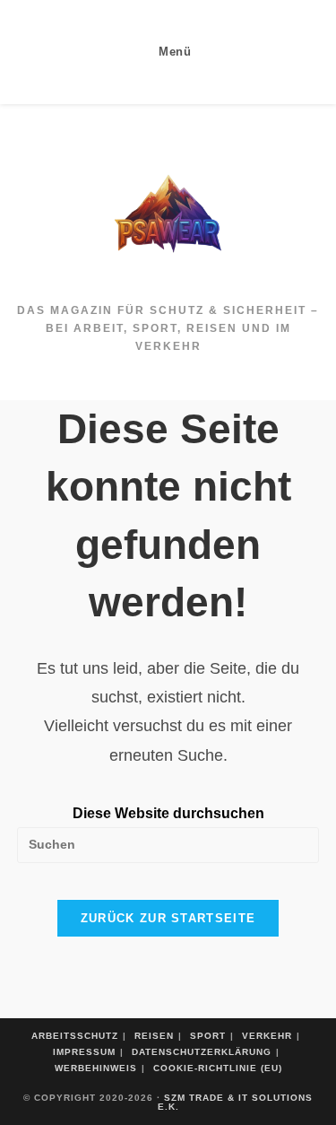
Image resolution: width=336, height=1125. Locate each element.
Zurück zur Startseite (168, 918)
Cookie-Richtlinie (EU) (217, 1068)
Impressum (84, 1052)
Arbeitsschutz (74, 1036)
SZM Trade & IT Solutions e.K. (236, 1102)
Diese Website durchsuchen (168, 813)
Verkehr (267, 1036)
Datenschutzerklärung (201, 1052)
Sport (208, 1036)
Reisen (154, 1036)
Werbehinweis (96, 1068)
